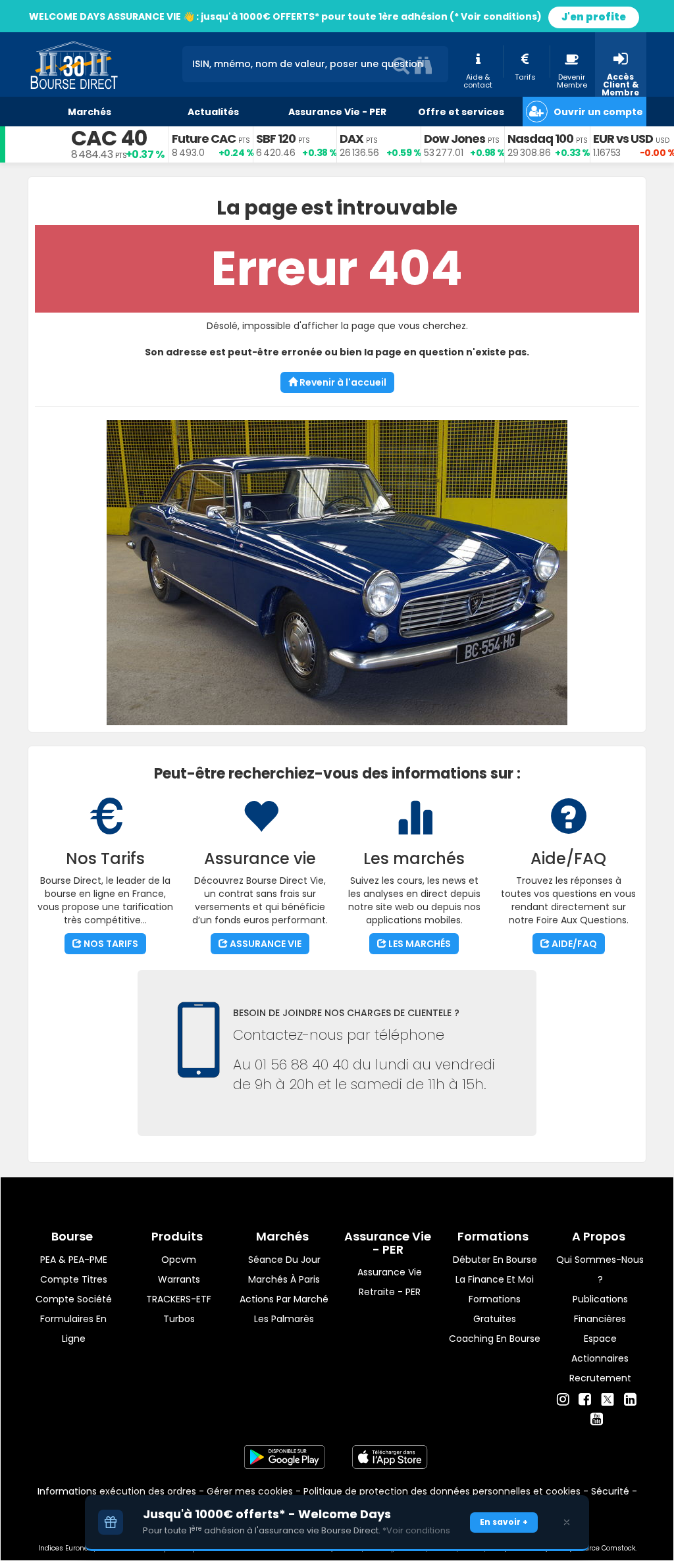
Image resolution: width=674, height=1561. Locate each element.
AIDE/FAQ (573, 943)
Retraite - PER (390, 1291)
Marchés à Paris (284, 1279)
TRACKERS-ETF (178, 1299)
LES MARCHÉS (418, 943)
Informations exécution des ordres (117, 1491)
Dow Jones (454, 138)
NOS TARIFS (110, 943)
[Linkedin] (630, 1400)
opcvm (178, 1259)
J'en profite (593, 17)
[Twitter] (607, 1398)
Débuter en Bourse (495, 1259)
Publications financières (600, 1308)
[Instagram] (563, 1400)
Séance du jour (284, 1259)
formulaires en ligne (73, 1328)
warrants (179, 1279)
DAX (351, 138)
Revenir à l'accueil (342, 382)
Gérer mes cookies (250, 1491)
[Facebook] (585, 1400)
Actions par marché (284, 1299)
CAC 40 (109, 138)
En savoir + (504, 1521)
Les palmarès (284, 1318)
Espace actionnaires (600, 1348)
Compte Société (74, 1299)
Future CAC (204, 138)
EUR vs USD (623, 138)
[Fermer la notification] (566, 1522)
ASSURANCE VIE (264, 943)
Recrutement (600, 1378)
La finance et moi (494, 1279)
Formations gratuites (495, 1308)
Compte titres (73, 1279)
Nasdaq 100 (540, 138)
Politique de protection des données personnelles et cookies (442, 1491)
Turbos (179, 1318)
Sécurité (610, 1491)
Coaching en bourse (494, 1338)
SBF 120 (276, 138)
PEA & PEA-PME (73, 1259)
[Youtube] (596, 1419)
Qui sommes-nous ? (600, 1269)
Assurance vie (389, 1272)
